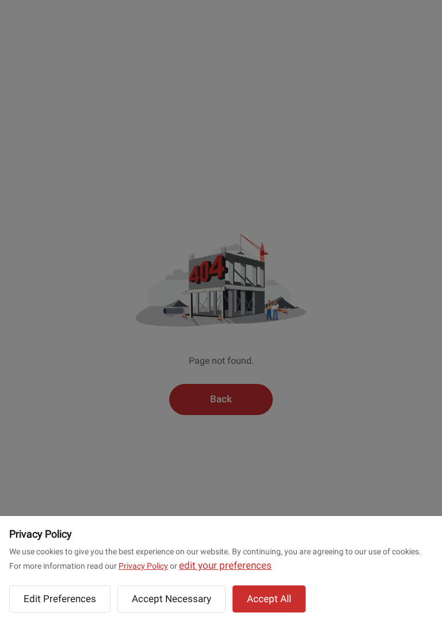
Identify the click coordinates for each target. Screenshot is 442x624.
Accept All (269, 598)
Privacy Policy (143, 565)
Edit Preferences (60, 598)
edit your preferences (225, 565)
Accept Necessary (171, 598)
